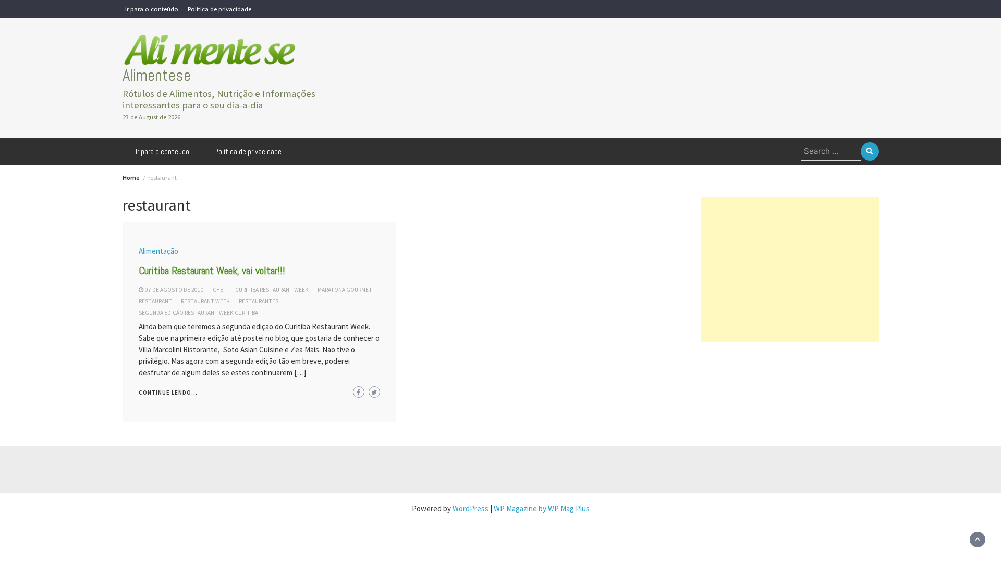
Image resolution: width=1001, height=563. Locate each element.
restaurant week (205, 301)
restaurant (155, 301)
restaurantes (258, 301)
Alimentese (157, 75)
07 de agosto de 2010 (174, 289)
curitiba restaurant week (272, 289)
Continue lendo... (168, 392)
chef (219, 289)
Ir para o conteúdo (151, 9)
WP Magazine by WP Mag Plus (542, 508)
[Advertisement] (789, 269)
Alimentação (158, 251)
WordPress (471, 508)
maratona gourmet (345, 289)
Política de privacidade (219, 9)
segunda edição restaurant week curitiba (198, 312)
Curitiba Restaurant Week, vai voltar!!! (212, 270)
